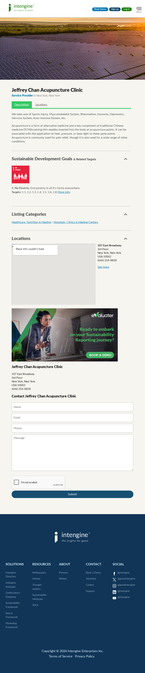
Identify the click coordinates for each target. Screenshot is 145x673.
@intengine (124, 573)
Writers (63, 579)
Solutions (15, 564)
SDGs (35, 605)
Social (118, 564)
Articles (36, 579)
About (64, 564)
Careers (90, 585)
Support (90, 591)
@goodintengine (126, 579)
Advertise (91, 579)
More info (64, 192)
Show (125, 160)
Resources (41, 564)
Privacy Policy (84, 656)
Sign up (114, 9)
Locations (41, 104)
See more (103, 267)
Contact (93, 564)
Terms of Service (60, 656)
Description (21, 104)
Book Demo (100, 9)
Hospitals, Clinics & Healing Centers (76, 222)
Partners (63, 573)
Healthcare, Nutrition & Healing (31, 222)
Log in (127, 9)
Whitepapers (39, 573)
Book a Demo (93, 573)
